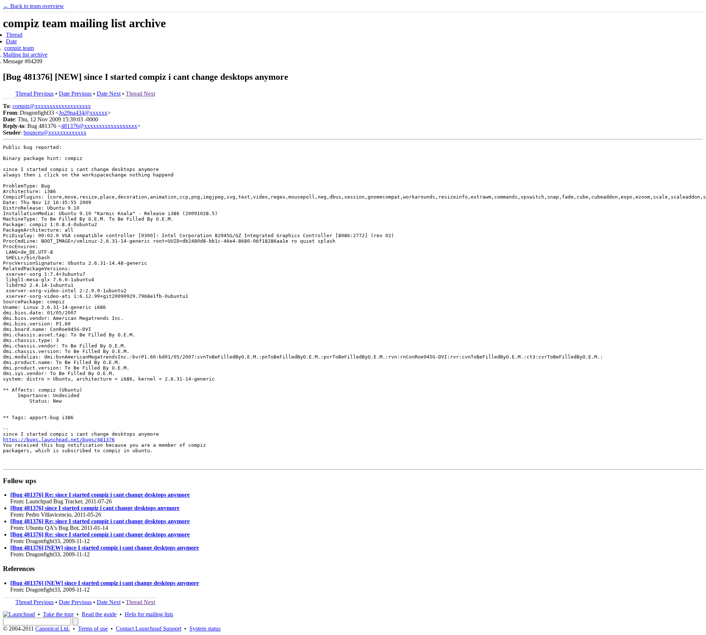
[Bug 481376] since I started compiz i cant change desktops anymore (94, 508)
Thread (14, 35)
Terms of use (93, 628)
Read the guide (99, 614)
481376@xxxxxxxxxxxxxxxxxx (99, 126)
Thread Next (140, 93)
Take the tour (58, 614)
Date (11, 41)
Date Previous (75, 93)
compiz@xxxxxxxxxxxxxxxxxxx (52, 106)
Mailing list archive (25, 54)
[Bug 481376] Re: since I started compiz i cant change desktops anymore (100, 495)
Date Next (109, 93)
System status (205, 628)
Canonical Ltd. (52, 628)
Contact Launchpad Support (148, 628)
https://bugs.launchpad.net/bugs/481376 (59, 439)
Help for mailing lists (149, 614)
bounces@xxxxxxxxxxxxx (55, 132)
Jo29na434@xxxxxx (83, 113)
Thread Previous (34, 93)
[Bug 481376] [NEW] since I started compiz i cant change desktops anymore (104, 548)
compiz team (19, 48)
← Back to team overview (33, 6)
